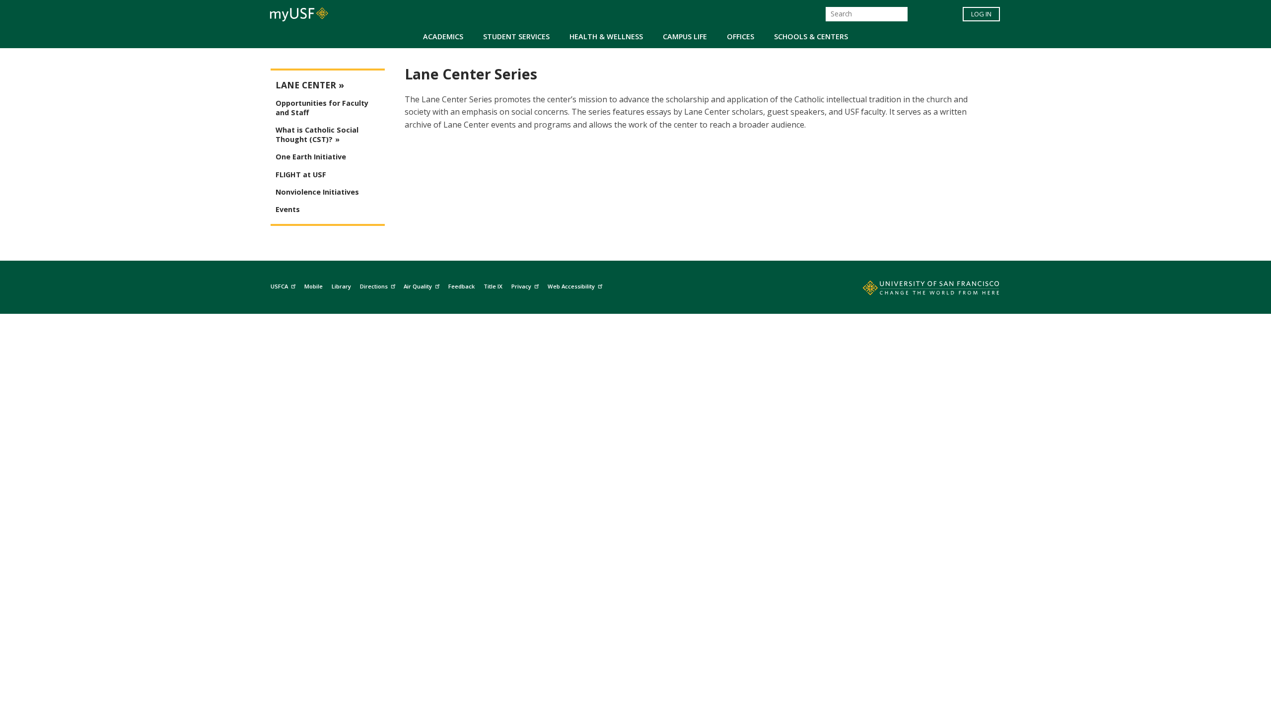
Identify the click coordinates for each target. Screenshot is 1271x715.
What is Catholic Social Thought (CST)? (317, 134)
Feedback (461, 286)
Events (288, 209)
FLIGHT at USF (301, 174)
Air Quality (418, 286)
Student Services (516, 36)
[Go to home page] (920, 290)
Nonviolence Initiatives (317, 192)
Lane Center (306, 85)
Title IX (493, 286)
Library (341, 286)
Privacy (521, 286)
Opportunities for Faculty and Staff (322, 107)
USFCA (279, 286)
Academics (443, 36)
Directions (374, 286)
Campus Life (685, 36)
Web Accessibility (571, 286)
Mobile (313, 286)
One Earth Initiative (311, 156)
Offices (740, 36)
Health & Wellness (606, 36)
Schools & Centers (811, 36)
